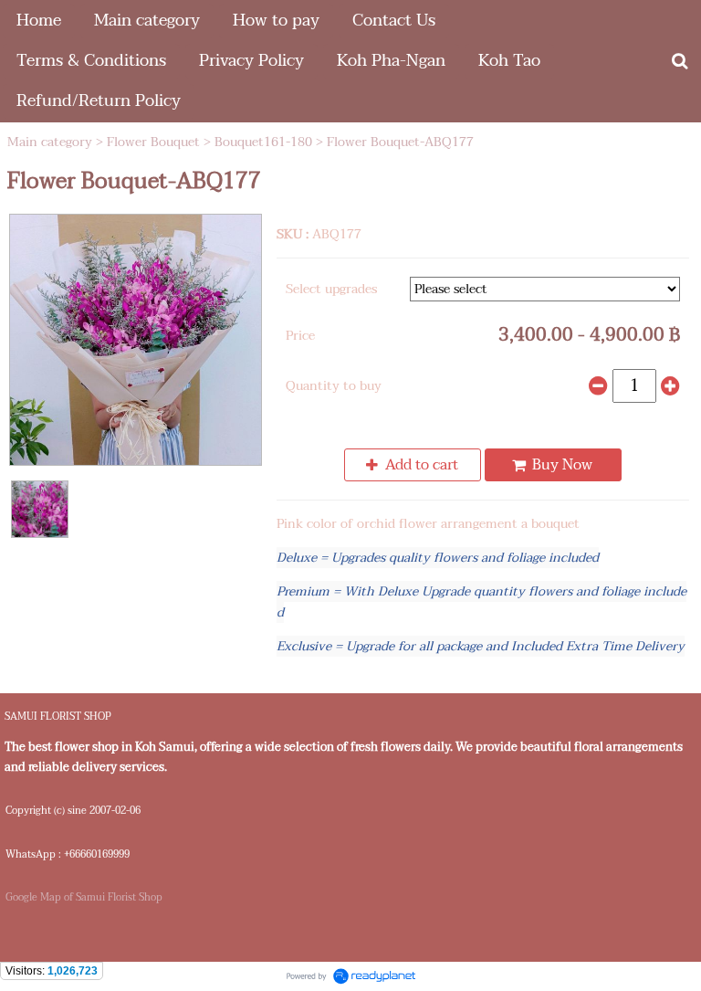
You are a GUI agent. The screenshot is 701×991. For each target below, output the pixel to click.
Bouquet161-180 (263, 142)
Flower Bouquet (153, 142)
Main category (49, 142)
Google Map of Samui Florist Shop (83, 897)
